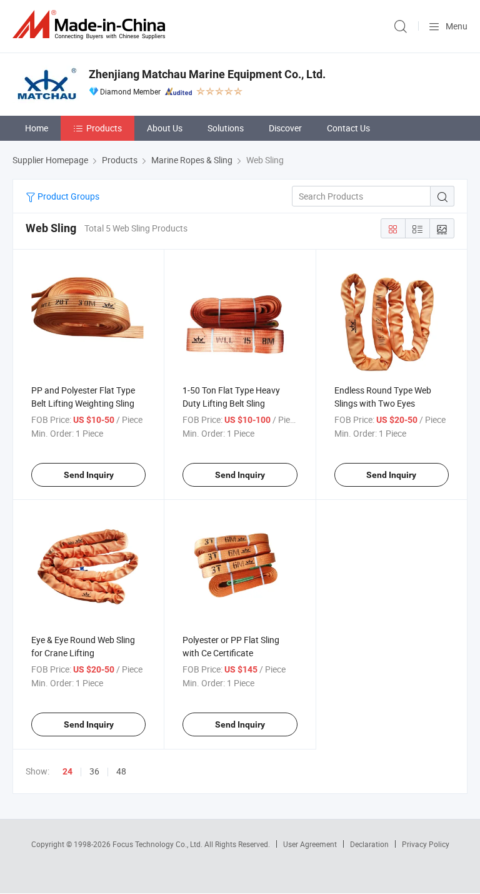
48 (121, 771)
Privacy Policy (425, 844)
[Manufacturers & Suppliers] (91, 24)
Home (36, 128)
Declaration (369, 844)
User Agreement (310, 844)
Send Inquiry (89, 475)
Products (104, 128)
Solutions (226, 128)
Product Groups (67, 196)
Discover (285, 128)
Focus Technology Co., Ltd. (158, 844)
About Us (164, 128)
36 (94, 771)
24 (67, 771)
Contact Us (348, 128)
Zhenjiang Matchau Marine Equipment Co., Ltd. (207, 74)
